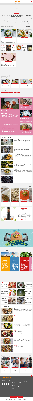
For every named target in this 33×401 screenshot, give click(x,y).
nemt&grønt (17, 13)
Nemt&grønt (11, 3)
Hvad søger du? (14, 378)
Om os (18, 380)
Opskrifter (13, 382)
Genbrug (3, 123)
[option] (5, 83)
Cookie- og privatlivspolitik (17, 399)
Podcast (13, 385)
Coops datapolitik (25, 399)
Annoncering (19, 382)
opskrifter (10, 92)
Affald (3, 130)
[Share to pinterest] (29, 26)
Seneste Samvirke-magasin (13, 391)
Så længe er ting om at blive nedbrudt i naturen (8, 131)
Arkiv (13, 388)
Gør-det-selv (4, 127)
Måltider (7, 3)
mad (3, 92)
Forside (13, 380)
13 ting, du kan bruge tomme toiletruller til (8, 128)
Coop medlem (19, 386)
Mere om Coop (19, 378)
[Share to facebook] (27, 26)
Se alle (30, 186)
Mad (4, 3)
